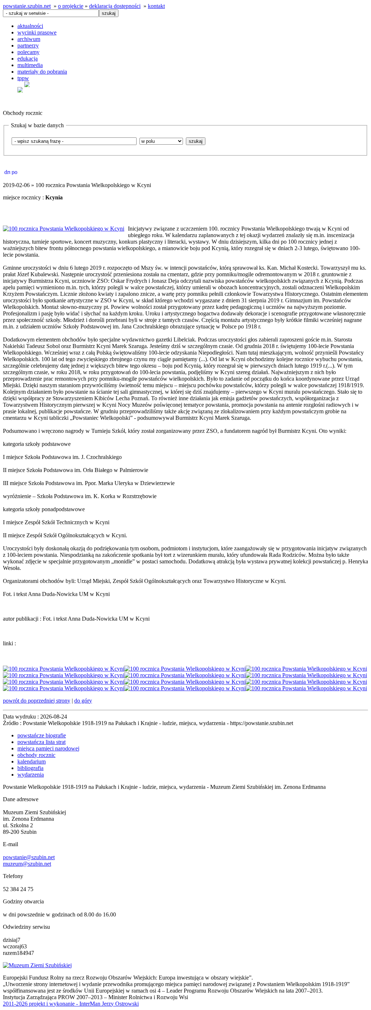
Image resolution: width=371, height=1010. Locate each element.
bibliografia (30, 768)
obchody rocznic (36, 755)
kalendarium (31, 761)
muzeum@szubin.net (27, 864)
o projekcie (70, 6)
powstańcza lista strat (41, 742)
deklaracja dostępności (115, 6)
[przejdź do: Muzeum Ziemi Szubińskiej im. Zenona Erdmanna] (37, 965)
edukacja (27, 58)
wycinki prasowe (37, 32)
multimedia (30, 65)
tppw (23, 78)
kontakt (156, 6)
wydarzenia (30, 774)
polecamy (28, 52)
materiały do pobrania (42, 72)
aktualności (30, 26)
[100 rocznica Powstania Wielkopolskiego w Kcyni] (63, 228)
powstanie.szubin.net (27, 6)
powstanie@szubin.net (29, 857)
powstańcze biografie (41, 735)
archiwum (28, 39)
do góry (83, 701)
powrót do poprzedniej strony (36, 701)
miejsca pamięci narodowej (48, 748)
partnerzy (28, 45)
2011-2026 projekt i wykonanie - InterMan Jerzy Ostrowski (71, 1004)
